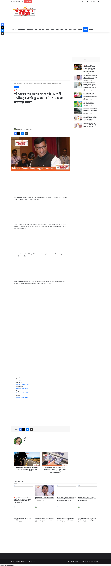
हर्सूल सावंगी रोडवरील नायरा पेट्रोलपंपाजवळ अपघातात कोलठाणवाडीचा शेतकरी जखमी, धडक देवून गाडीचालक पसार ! (87, 499)
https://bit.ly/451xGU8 (22, 393)
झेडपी (36, 29)
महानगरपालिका (30, 29)
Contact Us (96, 561)
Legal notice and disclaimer (79, 561)
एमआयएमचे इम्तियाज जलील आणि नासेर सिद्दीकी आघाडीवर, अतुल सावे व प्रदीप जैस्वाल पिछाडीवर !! (90, 117)
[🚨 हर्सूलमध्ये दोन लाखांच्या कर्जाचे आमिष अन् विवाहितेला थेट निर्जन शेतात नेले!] (78, 67)
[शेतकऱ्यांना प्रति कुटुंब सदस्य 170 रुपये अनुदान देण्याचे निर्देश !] (78, 104)
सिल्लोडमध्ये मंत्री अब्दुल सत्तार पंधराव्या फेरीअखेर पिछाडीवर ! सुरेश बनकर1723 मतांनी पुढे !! (90, 125)
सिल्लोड (47, 29)
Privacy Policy (90, 561)
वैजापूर (57, 29)
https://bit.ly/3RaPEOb (22, 380)
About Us (70, 561)
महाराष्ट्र (91, 29)
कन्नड (75, 29)
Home (16, 83)
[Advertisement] (71, 15)
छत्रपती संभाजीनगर (21, 29)
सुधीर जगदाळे (18, 129)
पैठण (66, 29)
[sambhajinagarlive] (25, 11)
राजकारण (85, 29)
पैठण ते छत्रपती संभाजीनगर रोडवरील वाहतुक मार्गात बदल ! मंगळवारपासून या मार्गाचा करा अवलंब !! (90, 110)
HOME (14, 29)
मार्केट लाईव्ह (41, 29)
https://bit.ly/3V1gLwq (22, 388)
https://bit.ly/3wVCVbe (22, 397)
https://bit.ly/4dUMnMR (22, 384)
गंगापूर (62, 29)
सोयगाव (52, 29)
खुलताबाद (80, 29)
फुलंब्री (70, 29)
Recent (86, 59)
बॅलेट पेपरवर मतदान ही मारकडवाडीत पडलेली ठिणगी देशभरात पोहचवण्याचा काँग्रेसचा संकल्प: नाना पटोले (90, 77)
